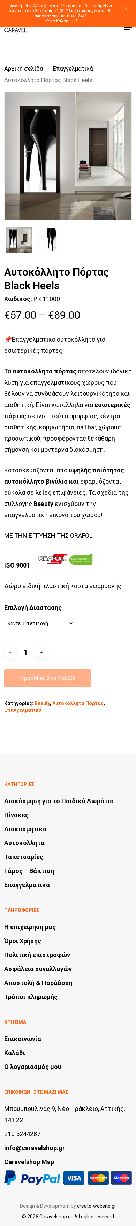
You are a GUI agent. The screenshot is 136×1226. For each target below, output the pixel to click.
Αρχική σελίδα (23, 68)
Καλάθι (14, 1052)
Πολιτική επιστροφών (37, 954)
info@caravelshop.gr (34, 1148)
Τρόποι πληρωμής (31, 996)
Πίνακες (16, 815)
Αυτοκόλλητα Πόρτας (78, 703)
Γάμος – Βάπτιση (29, 871)
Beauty (42, 703)
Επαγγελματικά (73, 68)
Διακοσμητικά (25, 829)
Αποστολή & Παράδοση (38, 982)
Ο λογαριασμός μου (32, 1066)
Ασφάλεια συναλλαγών (38, 968)
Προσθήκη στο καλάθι (48, 678)
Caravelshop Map (29, 1162)
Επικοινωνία (22, 1038)
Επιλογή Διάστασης (33, 607)
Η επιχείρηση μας (30, 927)
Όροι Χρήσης (22, 941)
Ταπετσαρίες (23, 857)
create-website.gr (96, 1206)
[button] (124, 7)
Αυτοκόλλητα (24, 843)
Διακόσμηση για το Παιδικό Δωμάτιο (59, 801)
